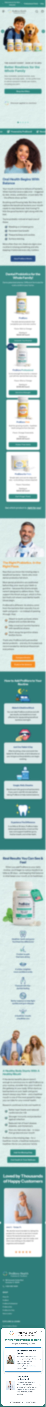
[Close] (39, 1331)
